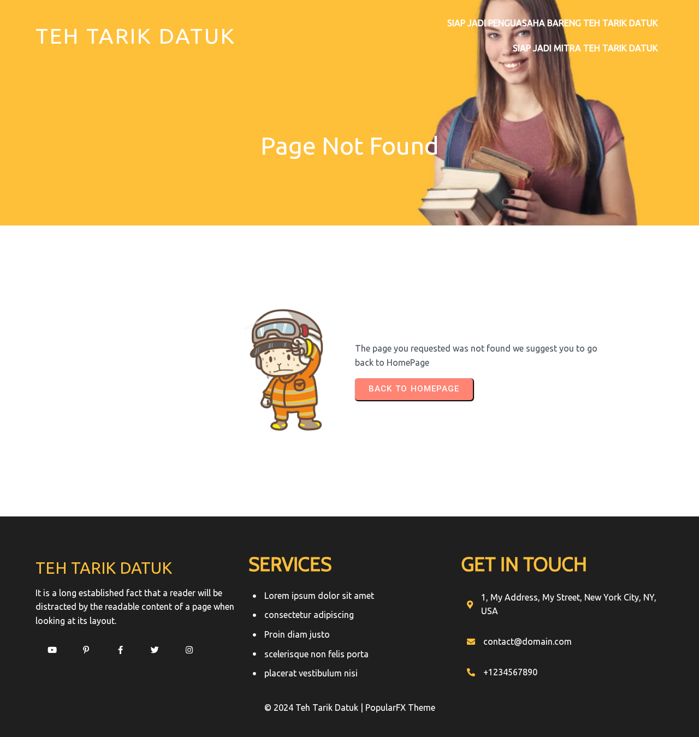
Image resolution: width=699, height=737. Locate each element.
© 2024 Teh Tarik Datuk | (314, 707)
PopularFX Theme (400, 707)
